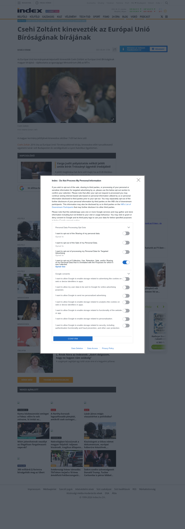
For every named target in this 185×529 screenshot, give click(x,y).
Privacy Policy (108, 348)
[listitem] (92, 227)
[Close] (139, 180)
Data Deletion (77, 348)
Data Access (92, 348)
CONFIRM (73, 339)
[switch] (126, 233)
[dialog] (92, 264)
